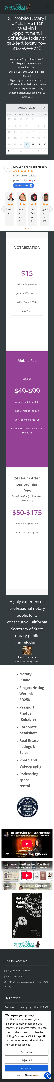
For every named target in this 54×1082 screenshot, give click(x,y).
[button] (19, 809)
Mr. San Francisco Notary (30, 166)
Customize (27, 1052)
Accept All (26, 1068)
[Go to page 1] (28, 228)
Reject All (26, 1060)
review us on (22, 185)
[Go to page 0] (25, 228)
